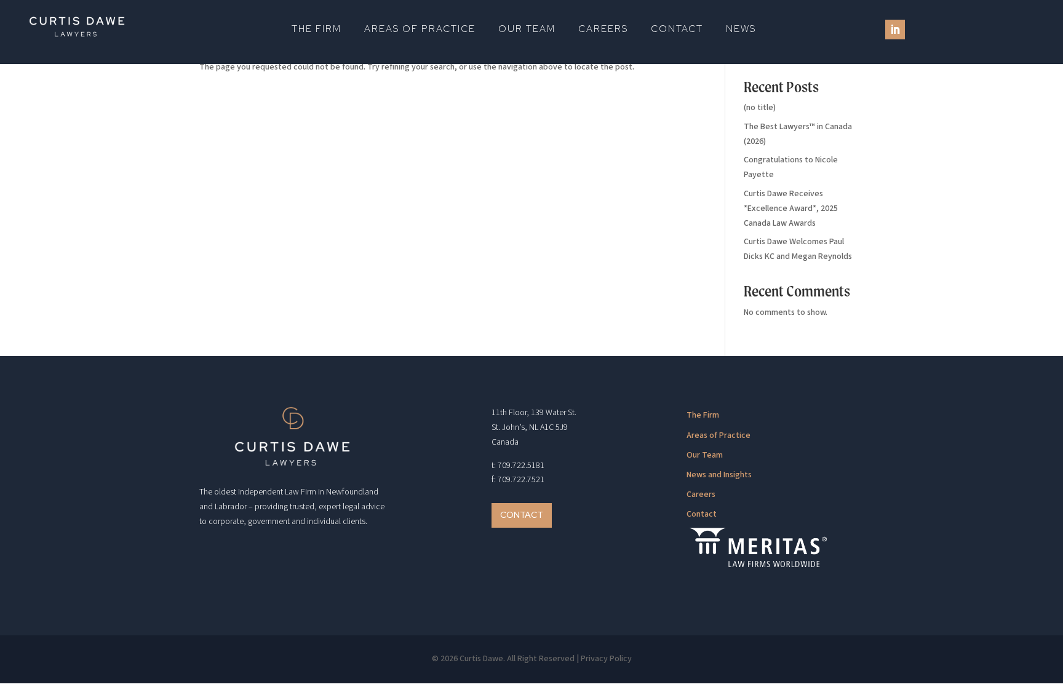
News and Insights (719, 475)
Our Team (526, 30)
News (741, 30)
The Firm (316, 30)
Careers (603, 30)
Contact (677, 30)
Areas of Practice (420, 30)
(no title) (760, 107)
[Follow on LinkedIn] (895, 29)
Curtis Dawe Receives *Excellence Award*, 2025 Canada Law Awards (791, 208)
